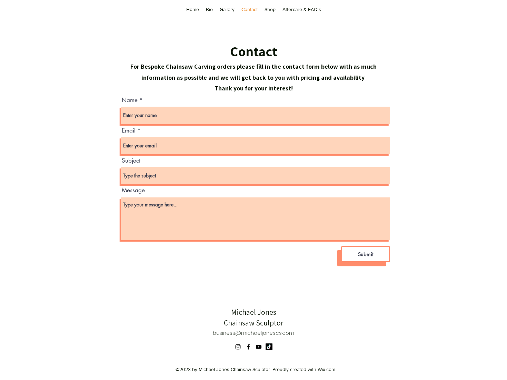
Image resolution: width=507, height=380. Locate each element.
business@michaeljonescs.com (253, 333)
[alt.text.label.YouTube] (258, 346)
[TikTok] (269, 346)
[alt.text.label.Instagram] (238, 346)
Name (130, 100)
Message (133, 190)
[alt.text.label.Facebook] (248, 346)
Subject (131, 161)
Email (129, 131)
